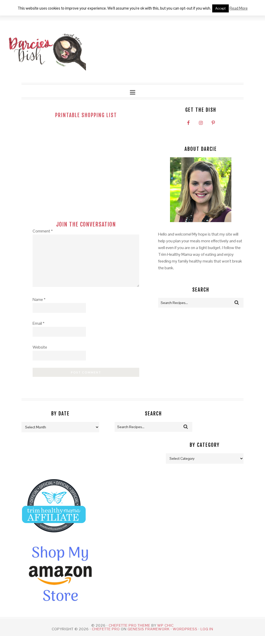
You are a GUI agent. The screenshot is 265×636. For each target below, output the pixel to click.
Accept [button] (220, 8)
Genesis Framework (149, 629)
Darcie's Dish (47, 52)
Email (39, 323)
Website (40, 347)
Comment (43, 231)
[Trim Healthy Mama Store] (53, 537)
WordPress (185, 629)
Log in (207, 629)
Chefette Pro (106, 629)
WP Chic (165, 625)
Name (39, 299)
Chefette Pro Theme (129, 625)
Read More (239, 8)
